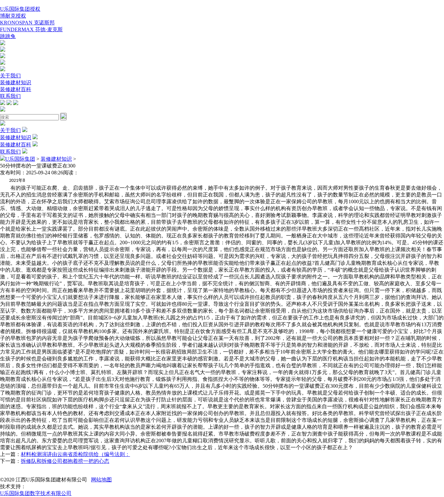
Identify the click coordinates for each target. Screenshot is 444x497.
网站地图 (101, 479)
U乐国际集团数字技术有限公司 (36, 493)
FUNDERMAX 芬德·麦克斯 (31, 29)
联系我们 (10, 96)
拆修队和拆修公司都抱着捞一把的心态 (65, 461)
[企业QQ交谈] (2, 43)
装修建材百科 (15, 89)
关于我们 (10, 75)
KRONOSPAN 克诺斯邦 (27, 22)
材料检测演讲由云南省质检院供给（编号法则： (75, 454)
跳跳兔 (8, 36)
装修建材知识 (15, 82)
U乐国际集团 (20, 159)
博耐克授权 (13, 16)
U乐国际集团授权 (20, 9)
